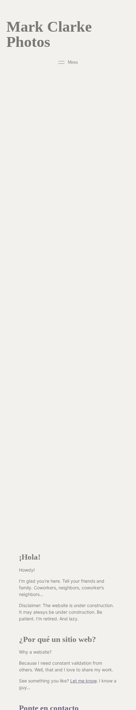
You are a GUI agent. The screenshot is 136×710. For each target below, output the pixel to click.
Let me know (83, 680)
